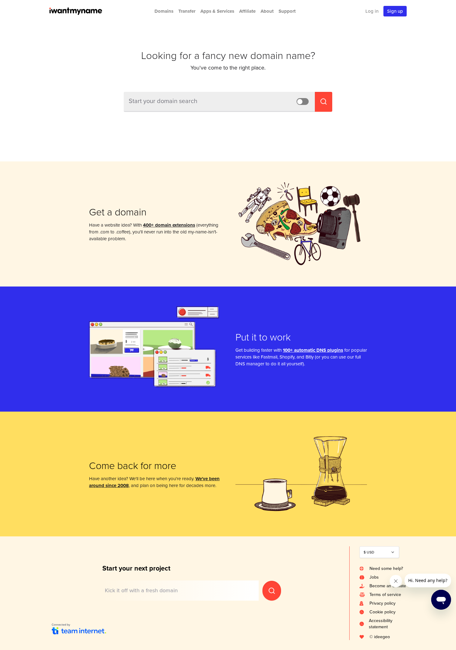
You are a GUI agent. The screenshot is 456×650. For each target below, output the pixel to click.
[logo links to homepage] (84, 11)
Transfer (186, 11)
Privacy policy (382, 603)
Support (287, 11)
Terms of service (385, 594)
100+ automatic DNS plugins (313, 350)
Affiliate (247, 11)
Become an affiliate (387, 586)
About (267, 11)
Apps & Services (217, 11)
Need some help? (386, 568)
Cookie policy (382, 612)
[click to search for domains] (323, 102)
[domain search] (271, 591)
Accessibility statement (380, 624)
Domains (163, 11)
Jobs (374, 577)
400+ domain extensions (169, 225)
